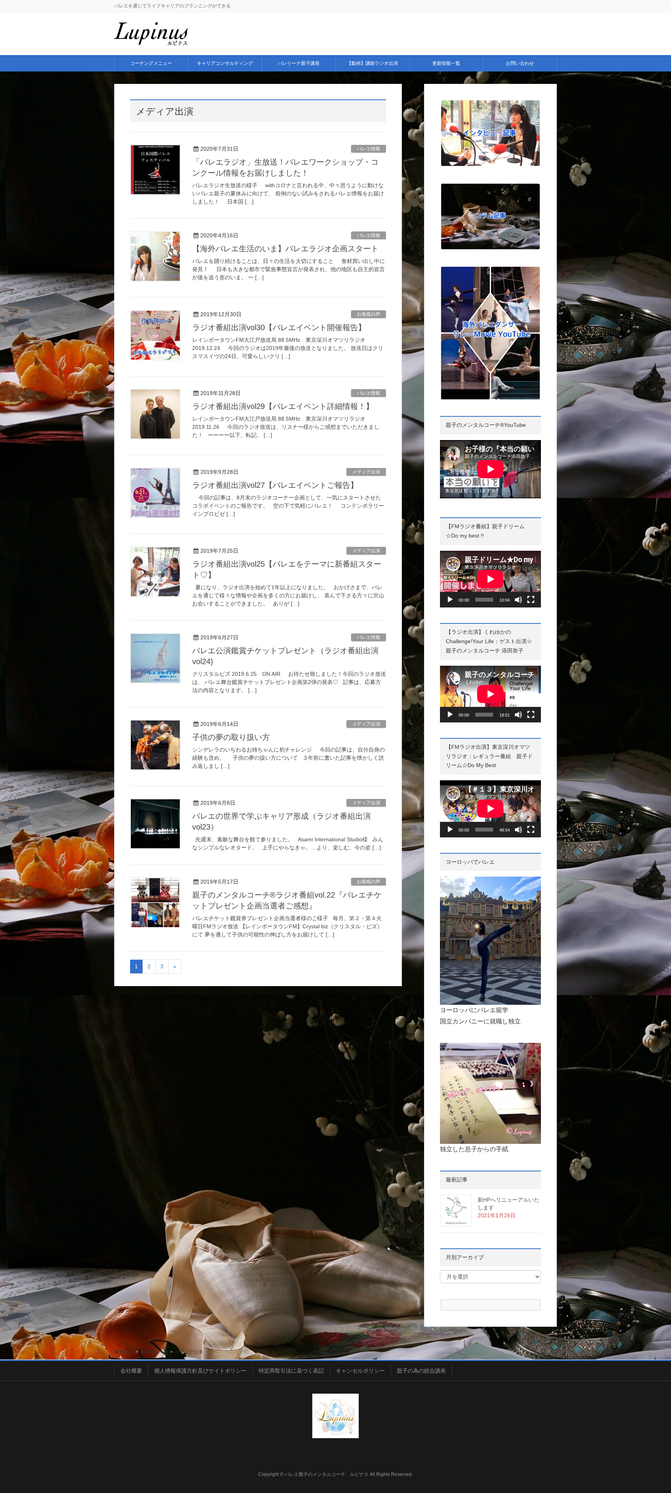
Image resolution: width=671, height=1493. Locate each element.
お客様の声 (368, 314)
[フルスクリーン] (531, 600)
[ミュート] (518, 600)
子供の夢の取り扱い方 (231, 737)
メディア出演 (366, 472)
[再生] (450, 600)
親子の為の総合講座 (421, 1371)
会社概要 (131, 1371)
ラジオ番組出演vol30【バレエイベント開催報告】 (279, 327)
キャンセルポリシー (360, 1371)
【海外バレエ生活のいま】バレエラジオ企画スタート (285, 248)
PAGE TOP (648, 1441)
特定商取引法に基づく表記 (291, 1371)
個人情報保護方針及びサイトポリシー (200, 1371)
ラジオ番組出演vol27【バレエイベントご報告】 (275, 485)
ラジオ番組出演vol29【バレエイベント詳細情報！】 (283, 406)
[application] (490, 579)
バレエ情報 (368, 148)
